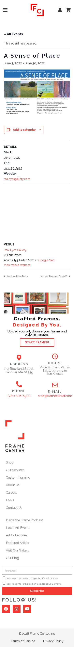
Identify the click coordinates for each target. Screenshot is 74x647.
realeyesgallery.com (17, 179)
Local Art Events (18, 528)
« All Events (13, 34)
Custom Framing (18, 477)
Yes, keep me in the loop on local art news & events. (34, 583)
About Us (13, 485)
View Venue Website (17, 265)
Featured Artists (17, 543)
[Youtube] (27, 609)
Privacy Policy (53, 641)
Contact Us (14, 508)
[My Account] (60, 10)
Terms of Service (23, 641)
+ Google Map (45, 260)
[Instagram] (17, 609)
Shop (10, 462)
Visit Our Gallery (17, 550)
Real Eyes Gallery (15, 250)
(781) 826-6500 (19, 396)
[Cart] (68, 10)
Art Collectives (16, 535)
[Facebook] (6, 609)
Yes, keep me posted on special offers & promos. (32, 578)
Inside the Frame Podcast (24, 520)
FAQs (10, 500)
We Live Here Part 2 (17, 276)
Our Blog (12, 558)
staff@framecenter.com (55, 396)
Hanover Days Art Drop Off (54, 276)
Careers (11, 492)
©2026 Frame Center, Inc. (37, 633)
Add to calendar (24, 129)
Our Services (15, 470)
